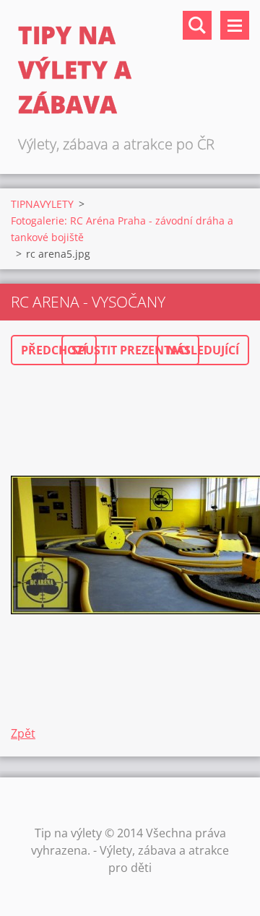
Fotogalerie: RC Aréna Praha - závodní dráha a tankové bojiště (122, 229)
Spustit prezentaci (130, 350)
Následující (203, 350)
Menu (234, 25)
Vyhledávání (197, 25)
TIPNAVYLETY (42, 204)
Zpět (23, 733)
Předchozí (54, 350)
